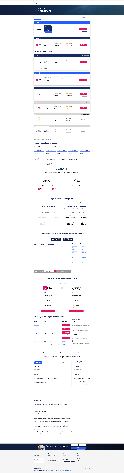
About (78, 455)
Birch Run (83, 249)
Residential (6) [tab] (37, 18)
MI (36, 440)
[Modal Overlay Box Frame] (62, 447)
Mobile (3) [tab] (51, 18)
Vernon (83, 247)
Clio (73, 257)
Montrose (74, 255)
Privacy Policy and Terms (61, 470)
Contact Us (78, 458)
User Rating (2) (68, 108)
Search (88, 3)
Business (72, 3)
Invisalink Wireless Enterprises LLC (42, 125)
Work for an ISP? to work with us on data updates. (43, 139)
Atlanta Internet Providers (51, 463)
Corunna (83, 254)
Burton (73, 262)
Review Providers (60, 3)
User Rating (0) (68, 120)
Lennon (73, 247)
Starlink (36, 88)
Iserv (36, 114)
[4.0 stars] (38, 369)
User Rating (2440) (69, 63)
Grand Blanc (84, 252)
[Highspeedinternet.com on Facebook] (77, 462)
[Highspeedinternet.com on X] (79, 462)
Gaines (83, 250)
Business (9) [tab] (44, 18)
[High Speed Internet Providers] (39, 3)
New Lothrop (74, 250)
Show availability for (39, 271)
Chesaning (83, 259)
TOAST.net (37, 102)
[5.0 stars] (40, 369)
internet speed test (62, 146)
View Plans (82, 28)
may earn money (36, 0)
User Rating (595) (69, 45)
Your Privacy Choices (68, 470)
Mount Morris (74, 254)
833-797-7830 (84, 30)
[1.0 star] (34, 369)
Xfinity (36, 55)
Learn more (83, 119)
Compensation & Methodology (53, 470)
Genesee (74, 259)
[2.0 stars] (36, 369)
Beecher (73, 249)
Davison (83, 260)
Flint (73, 252)
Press (78, 460)
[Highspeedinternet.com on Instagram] (81, 462)
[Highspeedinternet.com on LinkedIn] (84, 462)
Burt (73, 260)
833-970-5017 (84, 95)
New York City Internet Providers (52, 460)
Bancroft (83, 262)
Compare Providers (52, 3)
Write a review (38, 362)
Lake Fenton (84, 257)
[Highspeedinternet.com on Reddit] (82, 462)
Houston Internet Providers (51, 458)
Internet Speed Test (65, 455)
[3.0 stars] (37, 369)
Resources (67, 3)
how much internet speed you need (48, 146)
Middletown (84, 255)
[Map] (52, 259)
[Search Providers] (43, 459)
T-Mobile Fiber (38, 38)
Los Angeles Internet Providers (52, 455)
